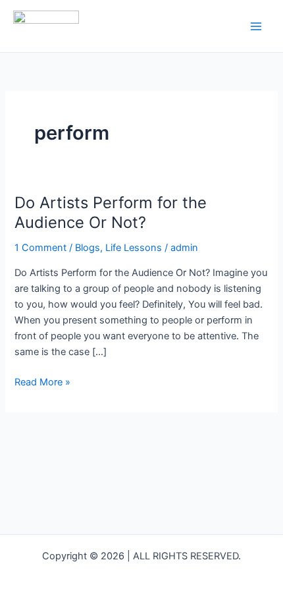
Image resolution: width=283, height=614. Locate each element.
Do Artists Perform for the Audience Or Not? (110, 213)
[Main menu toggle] (256, 26)
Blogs (87, 248)
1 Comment (40, 248)
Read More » (42, 381)
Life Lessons (133, 248)
